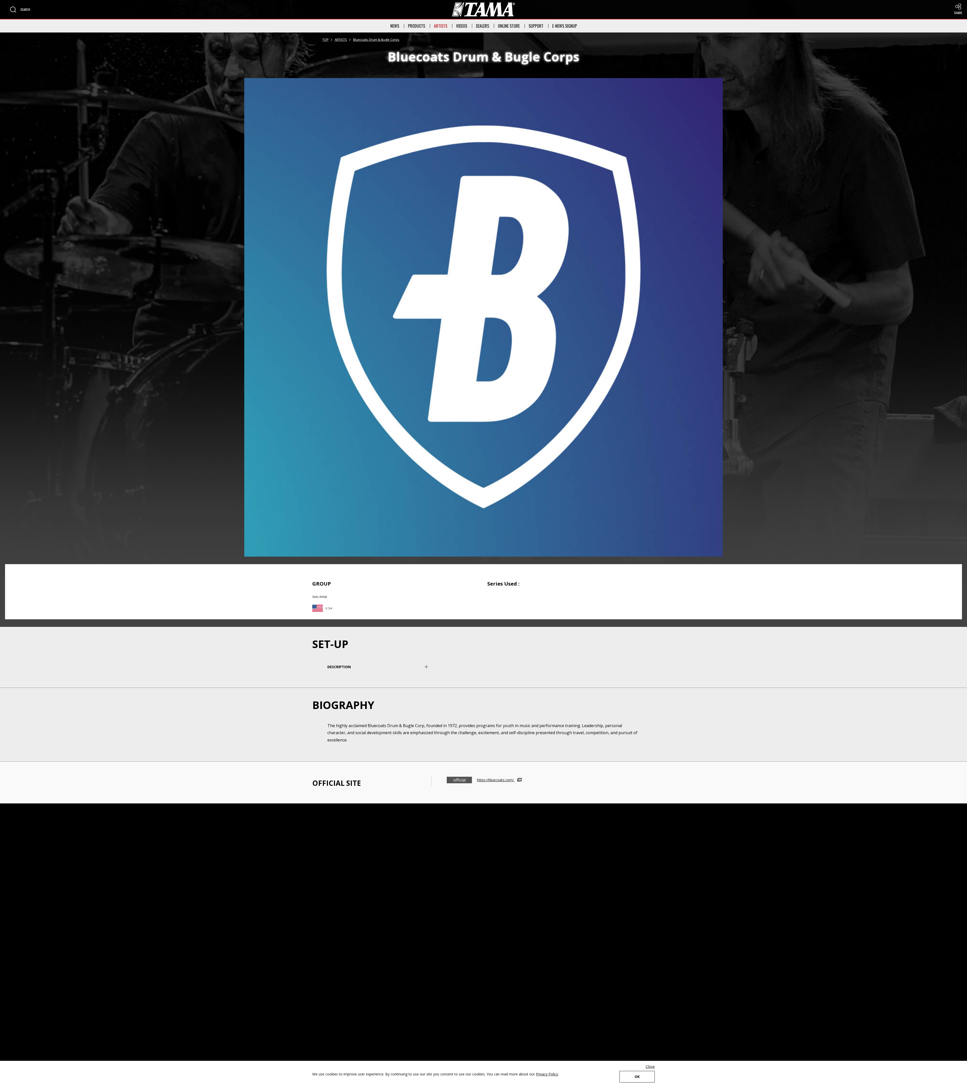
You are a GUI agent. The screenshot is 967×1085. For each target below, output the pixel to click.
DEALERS (482, 26)
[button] (20, 10)
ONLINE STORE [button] (509, 26)
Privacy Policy (547, 1074)
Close (650, 1066)
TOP (325, 39)
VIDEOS (461, 26)
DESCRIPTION (339, 666)
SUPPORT (536, 26)
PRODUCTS (416, 26)
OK (637, 1076)
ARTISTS (440, 26)
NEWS (394, 26)
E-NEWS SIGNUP (564, 26)
